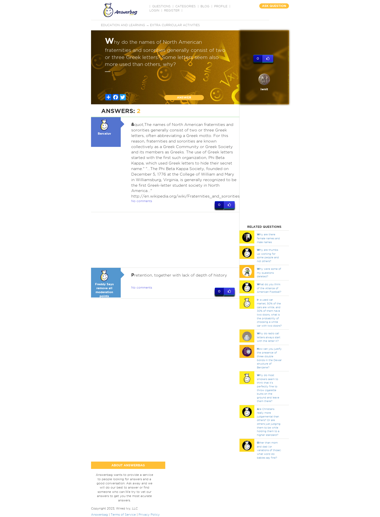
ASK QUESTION (274, 6)
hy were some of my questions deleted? (269, 272)
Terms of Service (123, 514)
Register (172, 10)
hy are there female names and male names (268, 238)
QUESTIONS (161, 6)
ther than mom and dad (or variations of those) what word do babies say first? (269, 450)
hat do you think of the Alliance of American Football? (269, 288)
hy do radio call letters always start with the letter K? (268, 337)
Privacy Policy (149, 514)
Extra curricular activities (175, 25)
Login (154, 10)
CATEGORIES (185, 6)
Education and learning (123, 25)
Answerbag (99, 514)
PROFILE (220, 6)
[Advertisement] (165, 240)
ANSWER (184, 97)
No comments (141, 201)
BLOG (204, 6)
